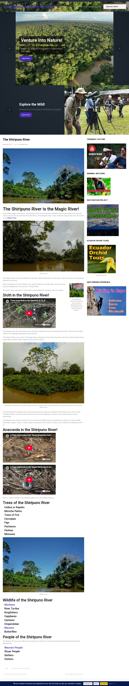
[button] (9, 48)
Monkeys (9, 604)
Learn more (26, 58)
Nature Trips (11, 218)
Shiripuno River (15, 668)
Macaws (9, 627)
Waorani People (13, 647)
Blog (6, 668)
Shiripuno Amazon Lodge (29, 6)
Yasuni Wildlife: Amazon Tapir (74, 674)
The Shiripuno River (25, 668)
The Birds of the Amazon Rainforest (15, 674)
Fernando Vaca (23, 144)
